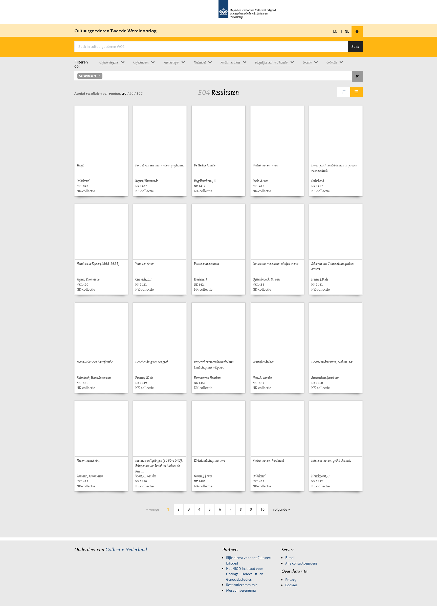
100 (140, 93)
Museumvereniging (241, 590)
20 (124, 93)
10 (262, 509)
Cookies (291, 585)
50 (131, 93)
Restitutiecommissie (241, 584)
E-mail (290, 557)
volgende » (281, 509)
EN (335, 31)
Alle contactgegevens (301, 563)
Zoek (355, 46)
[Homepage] (357, 31)
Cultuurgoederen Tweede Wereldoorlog (115, 31)
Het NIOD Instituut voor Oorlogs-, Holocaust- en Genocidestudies (244, 574)
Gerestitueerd (87, 76)
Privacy (290, 579)
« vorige (152, 509)
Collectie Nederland (126, 549)
